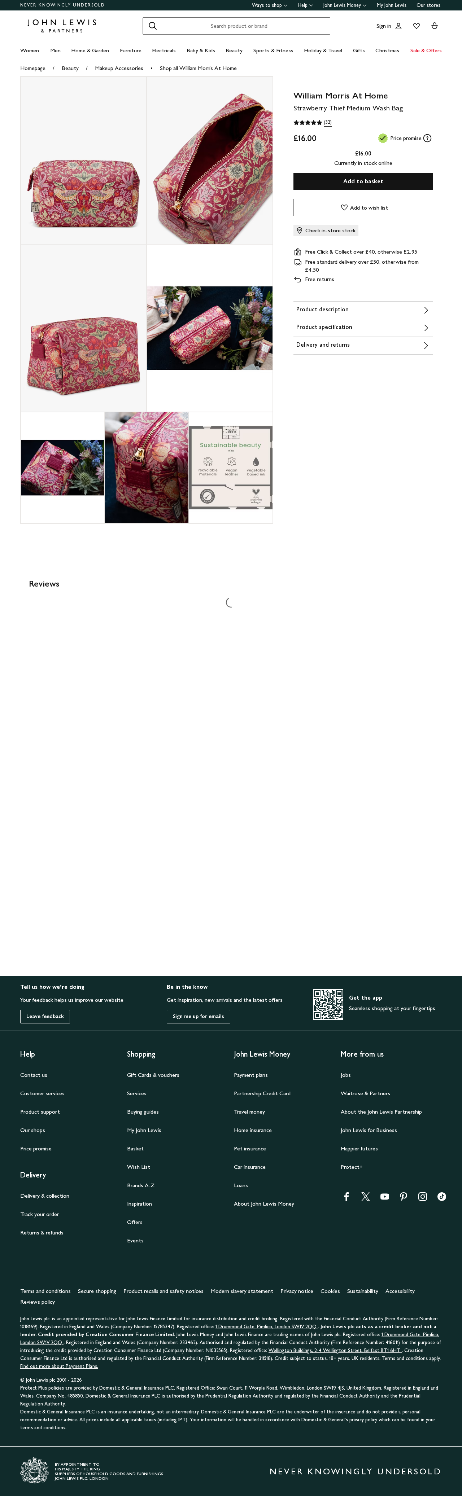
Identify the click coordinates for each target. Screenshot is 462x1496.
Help (303, 5)
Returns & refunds (42, 1232)
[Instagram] (422, 1199)
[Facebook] (346, 1199)
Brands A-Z (140, 1185)
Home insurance (253, 1130)
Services (137, 1093)
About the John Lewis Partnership (381, 1111)
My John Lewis (391, 5)
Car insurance (250, 1166)
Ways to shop (267, 5)
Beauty (234, 50)
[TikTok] (441, 1199)
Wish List (138, 1166)
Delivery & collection (44, 1195)
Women (29, 50)
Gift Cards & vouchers (153, 1074)
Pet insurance (250, 1148)
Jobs (346, 1074)
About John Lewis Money (264, 1203)
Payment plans (251, 1074)
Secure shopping (97, 1290)
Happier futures (359, 1148)
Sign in (383, 25)
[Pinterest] (403, 1199)
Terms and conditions (45, 1290)
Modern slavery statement (242, 1290)
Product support (40, 1111)
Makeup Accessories (119, 68)
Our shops (32, 1130)
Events (135, 1240)
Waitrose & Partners (365, 1093)
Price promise (36, 1148)
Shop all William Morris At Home (198, 68)
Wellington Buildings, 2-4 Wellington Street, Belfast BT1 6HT (335, 1350)
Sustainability (362, 1290)
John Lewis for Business (369, 1130)
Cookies (330, 1290)
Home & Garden (90, 50)
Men (55, 50)
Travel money (249, 1111)
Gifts (359, 50)
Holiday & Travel (323, 50)
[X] (365, 1199)
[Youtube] (384, 1199)
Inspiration (139, 1203)
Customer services (42, 1093)
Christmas (387, 50)
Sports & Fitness (273, 50)
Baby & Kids (201, 50)
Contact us (33, 1074)
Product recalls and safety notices (163, 1290)
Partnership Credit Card (262, 1093)
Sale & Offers (426, 50)
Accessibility (400, 1290)
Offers (135, 1222)
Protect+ (352, 1166)
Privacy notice (296, 1290)
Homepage (32, 68)
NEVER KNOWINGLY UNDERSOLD (62, 5)
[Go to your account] (398, 26)
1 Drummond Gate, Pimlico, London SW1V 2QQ (266, 1327)
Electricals (164, 50)
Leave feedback (45, 1016)
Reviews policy (37, 1301)
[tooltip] (427, 138)
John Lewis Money (342, 5)
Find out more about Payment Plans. (59, 1366)
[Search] (152, 26)
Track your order (39, 1214)
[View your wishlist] (415, 26)
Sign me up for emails (198, 1016)
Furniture (130, 50)
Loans (241, 1185)
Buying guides (143, 1111)
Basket (135, 1148)
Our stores (428, 5)
